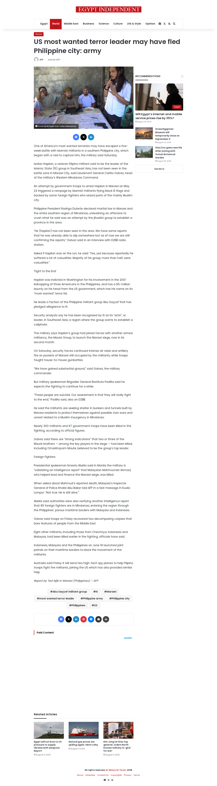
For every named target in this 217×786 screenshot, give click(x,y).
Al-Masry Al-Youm (116, 770)
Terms (136, 775)
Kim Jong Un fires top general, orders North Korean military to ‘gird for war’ (116, 746)
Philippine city (121, 598)
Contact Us (102, 775)
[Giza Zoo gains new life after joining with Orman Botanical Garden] (144, 152)
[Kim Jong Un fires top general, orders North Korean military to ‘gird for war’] (118, 730)
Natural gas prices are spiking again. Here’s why (83, 743)
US (95, 605)
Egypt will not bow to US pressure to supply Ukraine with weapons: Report (48, 746)
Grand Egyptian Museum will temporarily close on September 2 (167, 134)
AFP (41, 59)
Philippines (78, 605)
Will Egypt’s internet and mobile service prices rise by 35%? (158, 116)
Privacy (127, 775)
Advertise (90, 775)
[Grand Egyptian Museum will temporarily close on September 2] (144, 133)
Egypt (44, 23)
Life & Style (134, 23)
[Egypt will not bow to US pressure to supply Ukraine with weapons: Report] (49, 730)
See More (159, 168)
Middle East (71, 23)
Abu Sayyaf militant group (70, 591)
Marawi (111, 591)
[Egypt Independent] (108, 9)
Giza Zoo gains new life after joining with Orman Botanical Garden (168, 152)
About (80, 775)
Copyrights (116, 775)
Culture (118, 23)
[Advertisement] (83, 674)
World (55, 23)
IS (97, 591)
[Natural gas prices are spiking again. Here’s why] (84, 730)
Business (88, 23)
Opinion (150, 23)
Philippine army (93, 598)
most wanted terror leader (56, 598)
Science (104, 23)
